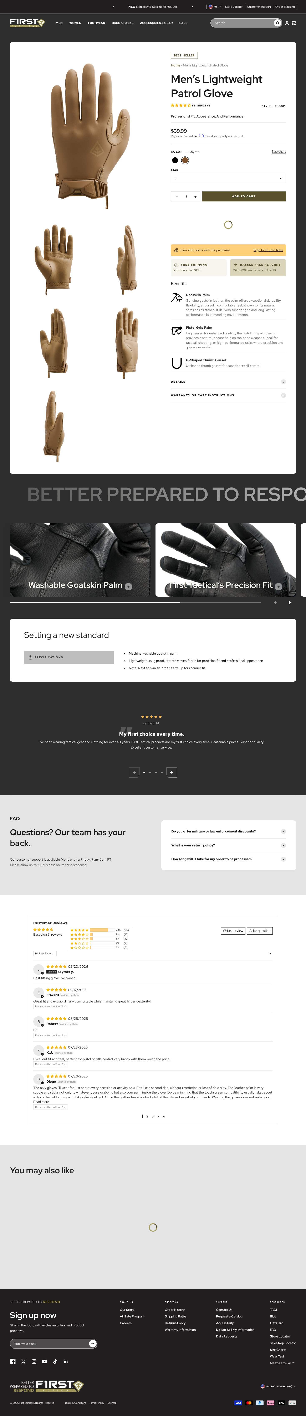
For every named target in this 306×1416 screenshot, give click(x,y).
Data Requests (226, 1336)
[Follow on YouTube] (44, 1361)
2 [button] (147, 1116)
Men (59, 23)
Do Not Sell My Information (235, 1330)
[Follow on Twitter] (23, 1361)
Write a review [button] (233, 931)
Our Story (127, 1310)
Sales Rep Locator (283, 1343)
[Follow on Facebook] (13, 1361)
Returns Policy (175, 1323)
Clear (267, 23)
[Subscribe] (93, 1344)
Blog (273, 1316)
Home (175, 65)
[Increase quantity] (195, 196)
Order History (175, 1310)
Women (75, 23)
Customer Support (259, 7)
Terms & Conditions (75, 1403)
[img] (56, 966)
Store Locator (234, 7)
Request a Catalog (229, 1316)
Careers (126, 1323)
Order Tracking (285, 7)
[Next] (192, 7)
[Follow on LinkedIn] (66, 1361)
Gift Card (276, 1323)
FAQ (273, 1330)
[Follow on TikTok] (55, 1361)
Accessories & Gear (156, 23)
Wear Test (277, 1356)
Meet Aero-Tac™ (282, 1363)
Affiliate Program (132, 1316)
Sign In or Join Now (268, 250)
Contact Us (224, 1310)
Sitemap (112, 1403)
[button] (181, 105)
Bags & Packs (122, 23)
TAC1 (273, 1310)
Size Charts (278, 1350)
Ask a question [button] (259, 931)
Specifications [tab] (49, 657)
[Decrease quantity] (177, 196)
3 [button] (153, 1116)
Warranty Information (180, 1330)
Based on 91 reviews (47, 934)
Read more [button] (41, 1102)
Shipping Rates (175, 1316)
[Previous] (113, 7)
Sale (183, 23)
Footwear (96, 23)
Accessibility (225, 1323)
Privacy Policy (97, 1403)
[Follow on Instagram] (34, 1361)
